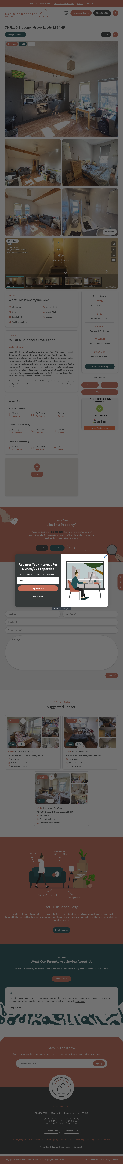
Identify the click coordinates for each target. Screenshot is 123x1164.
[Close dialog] (105, 556)
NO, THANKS (38, 596)
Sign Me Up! (38, 588)
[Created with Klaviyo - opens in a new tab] (61, 608)
